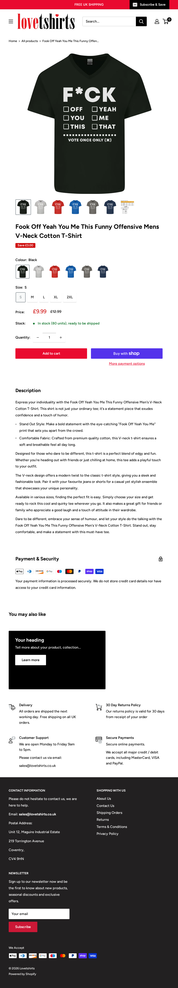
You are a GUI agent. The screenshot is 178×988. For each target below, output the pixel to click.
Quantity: (22, 337)
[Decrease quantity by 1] (37, 337)
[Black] (23, 272)
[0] (165, 21)
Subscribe (23, 927)
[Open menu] (11, 21)
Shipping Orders (109, 813)
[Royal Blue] (71, 272)
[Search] (141, 21)
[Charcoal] (87, 272)
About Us (104, 799)
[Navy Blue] (103, 272)
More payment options (127, 364)
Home (13, 41)
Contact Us (105, 806)
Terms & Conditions (112, 827)
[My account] (157, 21)
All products (29, 41)
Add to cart (51, 353)
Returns (103, 820)
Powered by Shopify (22, 974)
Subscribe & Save (152, 4)
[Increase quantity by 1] (60, 337)
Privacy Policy (108, 834)
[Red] (55, 272)
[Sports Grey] (39, 272)
